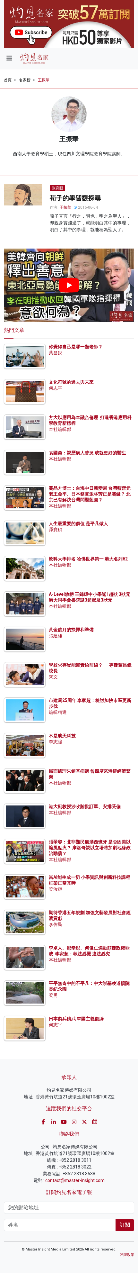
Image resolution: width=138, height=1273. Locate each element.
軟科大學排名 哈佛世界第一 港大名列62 (88, 558)
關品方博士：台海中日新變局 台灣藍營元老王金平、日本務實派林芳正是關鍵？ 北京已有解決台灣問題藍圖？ (90, 494)
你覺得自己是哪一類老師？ (76, 346)
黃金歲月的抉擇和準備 (71, 629)
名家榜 (24, 80)
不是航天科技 (62, 735)
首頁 (8, 80)
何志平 (55, 388)
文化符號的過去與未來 (71, 382)
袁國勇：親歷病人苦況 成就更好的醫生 (87, 452)
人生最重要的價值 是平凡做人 (78, 523)
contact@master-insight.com (75, 1180)
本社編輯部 (60, 429)
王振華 (43, 80)
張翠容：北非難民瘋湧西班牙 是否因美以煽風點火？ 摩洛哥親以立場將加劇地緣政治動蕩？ (90, 847)
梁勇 (53, 995)
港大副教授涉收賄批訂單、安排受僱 (85, 806)
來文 (53, 676)
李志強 (55, 741)
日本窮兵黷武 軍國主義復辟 (76, 1018)
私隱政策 (127, 1255)
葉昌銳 (55, 352)
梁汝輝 (55, 889)
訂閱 (125, 1225)
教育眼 (57, 188)
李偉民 (55, 924)
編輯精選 (58, 712)
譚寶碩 (55, 529)
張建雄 (55, 635)
